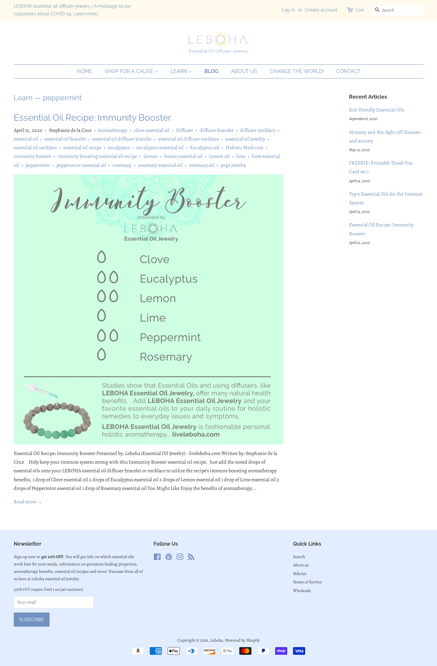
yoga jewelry (233, 165)
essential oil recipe (82, 147)
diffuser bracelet (217, 130)
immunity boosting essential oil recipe (97, 156)
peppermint (38, 165)
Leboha (216, 640)
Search (299, 557)
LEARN (179, 71)
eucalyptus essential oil (160, 147)
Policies (299, 574)
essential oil (26, 138)
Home (84, 71)
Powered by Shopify (242, 640)
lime (240, 156)
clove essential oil (152, 130)
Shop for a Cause (130, 71)
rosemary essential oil (160, 165)
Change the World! (297, 71)
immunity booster (32, 156)
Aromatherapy (112, 130)
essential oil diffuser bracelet (122, 138)
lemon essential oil (183, 156)
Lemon (150, 156)
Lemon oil (219, 156)
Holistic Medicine (244, 147)
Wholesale (302, 591)
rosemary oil (201, 165)
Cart (359, 9)
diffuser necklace (257, 130)
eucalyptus (119, 147)
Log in (288, 9)
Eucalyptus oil (204, 147)
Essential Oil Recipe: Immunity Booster (92, 117)
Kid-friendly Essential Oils (376, 109)
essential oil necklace (35, 147)
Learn (23, 97)
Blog (211, 71)
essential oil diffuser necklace (188, 138)
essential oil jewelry (245, 138)
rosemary (121, 165)
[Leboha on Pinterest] (168, 558)
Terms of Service (307, 582)
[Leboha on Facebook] (157, 558)
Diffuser (184, 130)
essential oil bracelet (65, 138)
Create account (321, 9)
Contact (348, 71)
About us (244, 71)
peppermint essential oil (81, 165)
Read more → (28, 501)
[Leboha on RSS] (191, 558)
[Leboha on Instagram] (179, 558)
